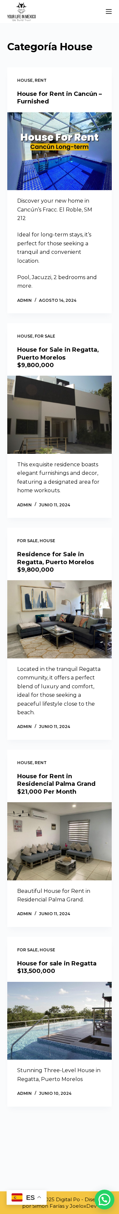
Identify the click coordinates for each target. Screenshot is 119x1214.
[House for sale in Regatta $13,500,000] (59, 1021)
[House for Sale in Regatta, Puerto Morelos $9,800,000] (59, 415)
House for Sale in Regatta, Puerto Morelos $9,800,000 (58, 357)
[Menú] (109, 11)
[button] (104, 1199)
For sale (45, 336)
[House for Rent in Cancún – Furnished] (59, 151)
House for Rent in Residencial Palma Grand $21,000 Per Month (56, 784)
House (25, 80)
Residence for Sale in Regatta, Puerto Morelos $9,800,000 (55, 562)
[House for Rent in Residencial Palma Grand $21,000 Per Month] (59, 841)
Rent (41, 80)
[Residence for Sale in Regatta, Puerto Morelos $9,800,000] (59, 619)
